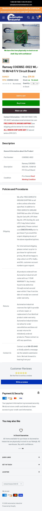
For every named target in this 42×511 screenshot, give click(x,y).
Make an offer (21, 112)
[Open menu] (3, 18)
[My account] (33, 17)
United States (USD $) (11, 484)
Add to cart (21, 95)
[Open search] (28, 17)
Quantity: (27, 83)
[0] (37, 17)
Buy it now (21, 103)
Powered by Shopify (9, 506)
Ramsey (5, 77)
